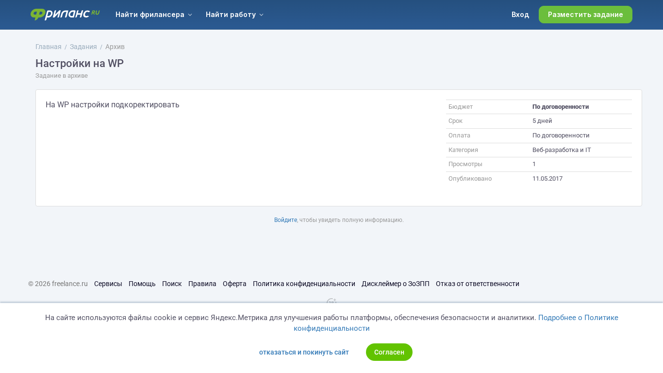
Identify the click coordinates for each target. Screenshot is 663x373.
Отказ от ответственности (477, 284)
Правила (202, 284)
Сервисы (108, 284)
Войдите (285, 220)
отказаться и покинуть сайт (304, 352)
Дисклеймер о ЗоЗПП (396, 284)
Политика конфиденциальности (304, 284)
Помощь (142, 284)
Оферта (235, 284)
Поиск (172, 284)
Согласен (389, 352)
